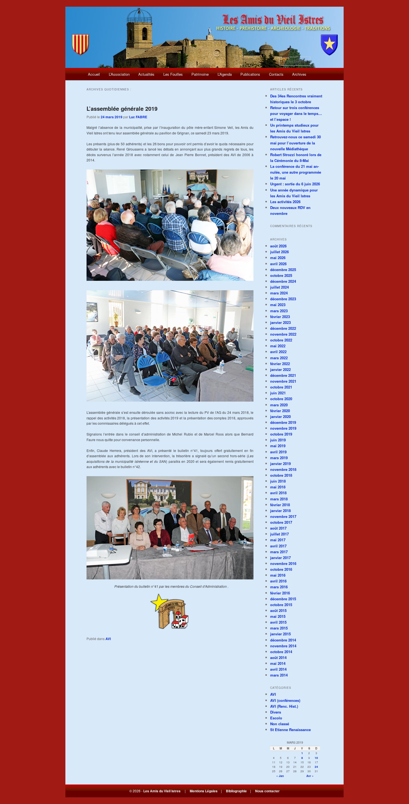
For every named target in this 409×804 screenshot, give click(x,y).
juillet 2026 (279, 251)
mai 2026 (277, 257)
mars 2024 (279, 293)
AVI (108, 638)
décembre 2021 (283, 375)
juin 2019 (278, 439)
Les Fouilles (173, 74)
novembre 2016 (283, 563)
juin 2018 (278, 481)
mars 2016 (279, 586)
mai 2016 (277, 575)
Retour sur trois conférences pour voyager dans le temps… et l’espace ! (296, 113)
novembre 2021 (283, 381)
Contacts (276, 74)
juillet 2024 (279, 287)
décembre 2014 (283, 640)
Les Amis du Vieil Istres (162, 790)
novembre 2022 (283, 334)
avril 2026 (278, 263)
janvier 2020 (280, 416)
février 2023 (280, 316)
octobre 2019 (281, 434)
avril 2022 (278, 351)
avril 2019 (278, 451)
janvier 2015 (280, 633)
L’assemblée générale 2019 (122, 108)
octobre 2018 (281, 475)
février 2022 (280, 363)
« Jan (280, 776)
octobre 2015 (281, 604)
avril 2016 (278, 581)
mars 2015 (279, 628)
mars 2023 (279, 310)
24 (316, 767)
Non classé (279, 723)
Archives (299, 74)
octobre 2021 (281, 387)
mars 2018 (279, 498)
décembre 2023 (283, 298)
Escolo (276, 718)
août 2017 (278, 528)
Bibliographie (236, 790)
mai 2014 (277, 663)
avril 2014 (278, 669)
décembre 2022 (283, 328)
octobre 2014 (281, 651)
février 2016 (280, 593)
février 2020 (280, 410)
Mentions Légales (204, 790)
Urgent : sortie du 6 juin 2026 (295, 183)
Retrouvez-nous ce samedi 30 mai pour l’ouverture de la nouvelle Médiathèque (295, 142)
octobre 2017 (281, 522)
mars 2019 (279, 457)
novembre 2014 (283, 645)
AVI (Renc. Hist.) (284, 706)
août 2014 (278, 657)
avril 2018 (278, 492)
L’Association (119, 74)
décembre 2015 (283, 598)
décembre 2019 (283, 422)
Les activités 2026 (285, 201)
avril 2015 (278, 622)
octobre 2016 (281, 569)
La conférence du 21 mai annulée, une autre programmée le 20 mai (295, 172)
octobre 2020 (281, 398)
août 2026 (278, 246)
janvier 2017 (280, 557)
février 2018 (280, 504)
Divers (275, 712)
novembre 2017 (283, 516)
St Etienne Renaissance (290, 729)
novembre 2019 (283, 428)
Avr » (310, 776)
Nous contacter (267, 790)
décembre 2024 (283, 281)
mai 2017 (277, 539)
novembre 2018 (283, 469)
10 (316, 758)
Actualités (146, 74)
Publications (250, 74)
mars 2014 (279, 675)
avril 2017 (278, 546)
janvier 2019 (280, 463)
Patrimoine (200, 74)
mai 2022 (277, 345)
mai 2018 (277, 487)
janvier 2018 (280, 510)
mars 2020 (279, 404)
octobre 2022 (281, 340)
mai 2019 (277, 445)
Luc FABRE (138, 116)
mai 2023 (277, 304)
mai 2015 (277, 616)
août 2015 (278, 610)
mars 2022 (279, 357)
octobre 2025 (281, 275)
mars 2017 (279, 551)
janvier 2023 (280, 322)
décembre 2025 (283, 269)
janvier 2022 (280, 369)
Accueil (94, 74)
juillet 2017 (279, 534)
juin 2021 (278, 392)
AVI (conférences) (285, 700)
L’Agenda (225, 74)
